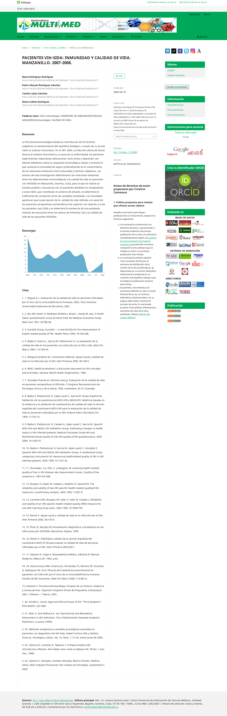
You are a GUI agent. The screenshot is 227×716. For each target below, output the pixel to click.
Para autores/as (175, 109)
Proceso (71, 36)
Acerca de (118, 36)
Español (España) (176, 75)
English (171, 70)
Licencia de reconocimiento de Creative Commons (138, 241)
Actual (20, 36)
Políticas (88, 36)
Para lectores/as (175, 104)
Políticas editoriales (186, 132)
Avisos (103, 36)
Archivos (34, 36)
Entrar (207, 14)
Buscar (203, 36)
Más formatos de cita (126, 136)
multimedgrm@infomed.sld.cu (101, 707)
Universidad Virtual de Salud (161, 2)
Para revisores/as (176, 114)
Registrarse (194, 14)
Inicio (24, 47)
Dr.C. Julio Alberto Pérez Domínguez (53, 700)
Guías (186, 136)
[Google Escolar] (185, 265)
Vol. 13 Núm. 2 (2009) (54, 47)
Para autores (51, 36)
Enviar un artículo (177, 86)
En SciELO (136, 36)
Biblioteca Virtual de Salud (193, 2)
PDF (120, 76)
